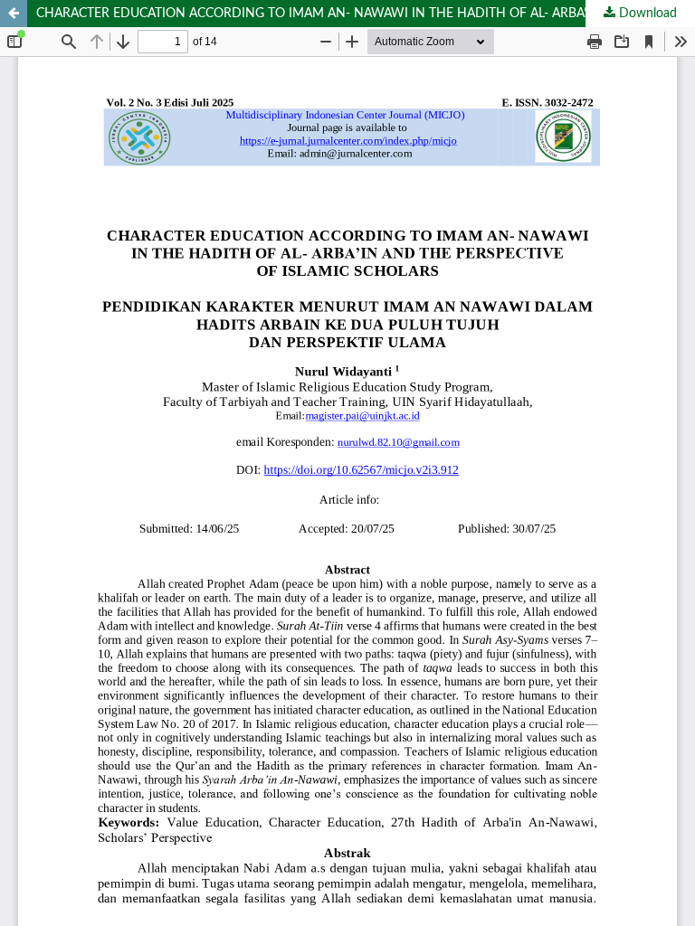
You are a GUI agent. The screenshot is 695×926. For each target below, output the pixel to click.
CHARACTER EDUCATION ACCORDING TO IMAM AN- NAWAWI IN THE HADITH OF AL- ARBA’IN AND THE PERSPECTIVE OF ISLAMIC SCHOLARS (365, 13)
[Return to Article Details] (13, 13)
